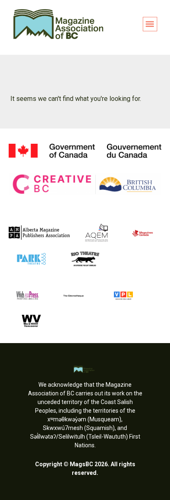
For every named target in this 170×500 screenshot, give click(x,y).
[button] (150, 24)
